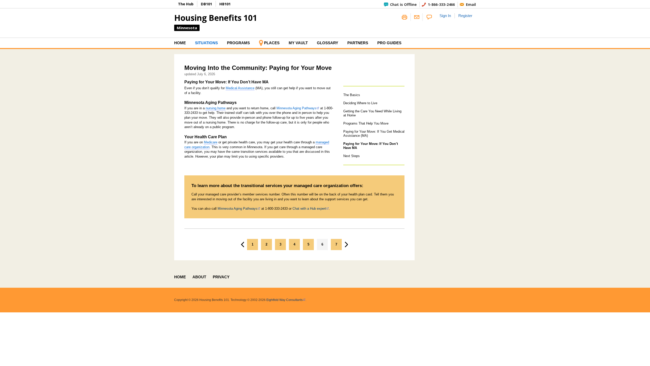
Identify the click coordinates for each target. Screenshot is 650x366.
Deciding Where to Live (360, 103)
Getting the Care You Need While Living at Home (372, 113)
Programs (238, 43)
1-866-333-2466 (441, 4)
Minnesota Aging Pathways (296, 108)
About (199, 277)
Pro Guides (389, 43)
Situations (206, 43)
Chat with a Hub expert (309, 208)
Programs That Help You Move (365, 123)
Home (180, 43)
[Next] (346, 244)
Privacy (221, 277)
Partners (357, 43)
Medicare (210, 142)
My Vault (298, 43)
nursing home (215, 108)
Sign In (445, 16)
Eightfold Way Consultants (284, 300)
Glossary (327, 43)
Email (471, 4)
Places (272, 43)
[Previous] (242, 244)
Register (465, 16)
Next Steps (351, 156)
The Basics (351, 95)
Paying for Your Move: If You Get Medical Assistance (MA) (373, 134)
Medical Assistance (240, 88)
